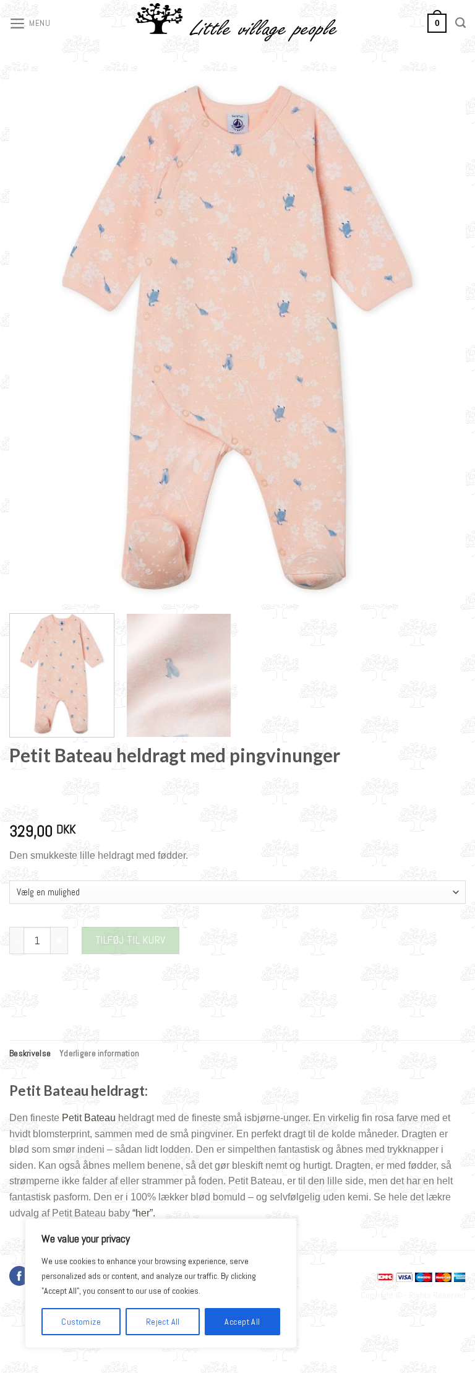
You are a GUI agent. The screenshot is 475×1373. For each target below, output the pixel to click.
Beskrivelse (30, 1053)
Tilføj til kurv (130, 940)
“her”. (143, 1213)
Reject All (163, 1321)
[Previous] (34, 337)
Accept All (242, 1321)
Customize (81, 1321)
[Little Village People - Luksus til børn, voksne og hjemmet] (238, 23)
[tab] (30, 1053)
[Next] (441, 337)
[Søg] (460, 23)
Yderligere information (99, 1053)
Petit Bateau (89, 1118)
